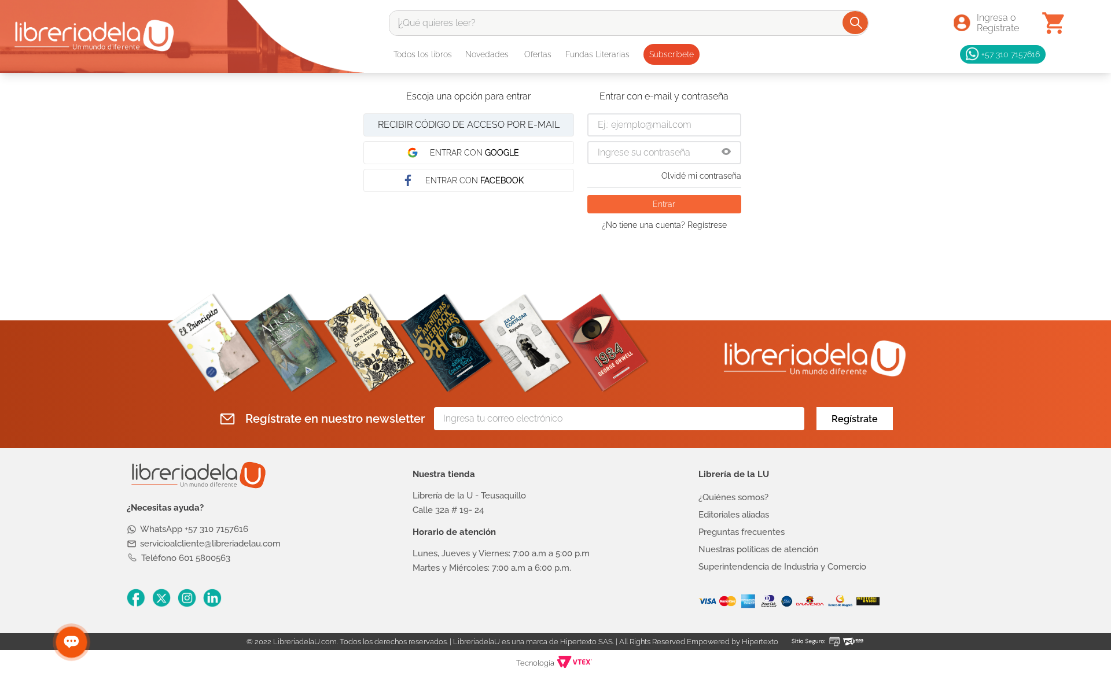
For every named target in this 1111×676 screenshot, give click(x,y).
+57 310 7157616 (1010, 54)
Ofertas (537, 54)
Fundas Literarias (597, 54)
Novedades (487, 54)
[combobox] (629, 23)
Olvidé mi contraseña (701, 175)
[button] (726, 152)
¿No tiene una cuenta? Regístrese (664, 225)
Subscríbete (671, 54)
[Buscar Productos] (856, 22)
